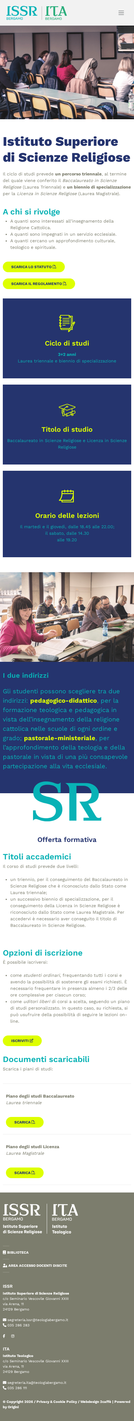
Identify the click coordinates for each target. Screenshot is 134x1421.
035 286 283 (18, 1325)
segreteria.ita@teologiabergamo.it (36, 1382)
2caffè (105, 1401)
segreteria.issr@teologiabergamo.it (37, 1320)
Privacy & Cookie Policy (56, 1401)
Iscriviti (20, 1041)
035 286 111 (17, 1388)
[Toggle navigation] (121, 12)
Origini (13, 1407)
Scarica (22, 1122)
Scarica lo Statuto (32, 267)
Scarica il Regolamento (37, 284)
